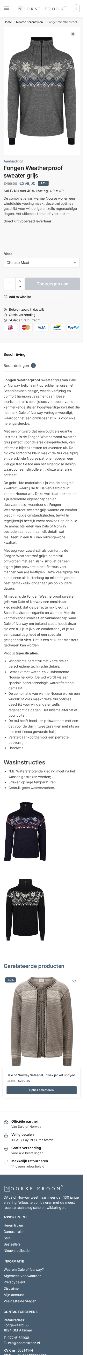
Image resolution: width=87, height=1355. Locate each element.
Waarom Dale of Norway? (24, 1270)
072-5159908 (18, 1338)
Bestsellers (12, 1244)
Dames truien (14, 1232)
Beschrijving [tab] (14, 354)
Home (8, 22)
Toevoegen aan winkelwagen (52, 285)
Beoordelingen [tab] (19, 365)
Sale (7, 1238)
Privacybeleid (14, 1282)
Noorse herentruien (29, 22)
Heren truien (13, 1225)
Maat (8, 254)
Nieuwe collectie (16, 1251)
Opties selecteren (41, 1090)
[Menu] (11, 8)
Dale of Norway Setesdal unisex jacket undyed (41, 1075)
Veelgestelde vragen (20, 1301)
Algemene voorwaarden (22, 1276)
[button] (76, 8)
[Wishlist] (74, 981)
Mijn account (14, 1295)
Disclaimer (12, 1289)
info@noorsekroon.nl (23, 1343)
